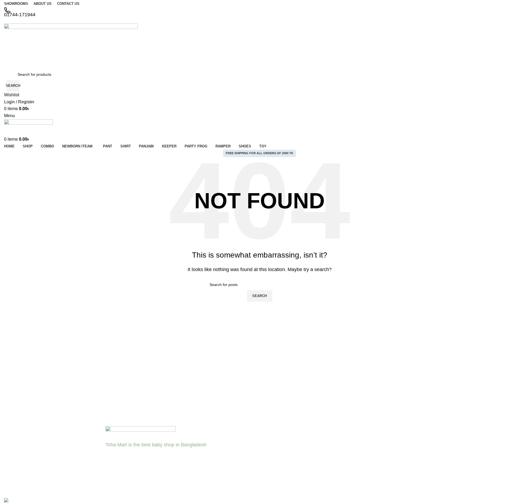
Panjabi (289, 454)
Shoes (288, 463)
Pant (287, 445)
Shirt (287, 435)
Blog (218, 463)
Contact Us (224, 445)
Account (358, 463)
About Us (222, 435)
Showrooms (225, 454)
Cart (355, 454)
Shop (356, 435)
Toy (286, 472)
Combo (221, 472)
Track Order (362, 472)
